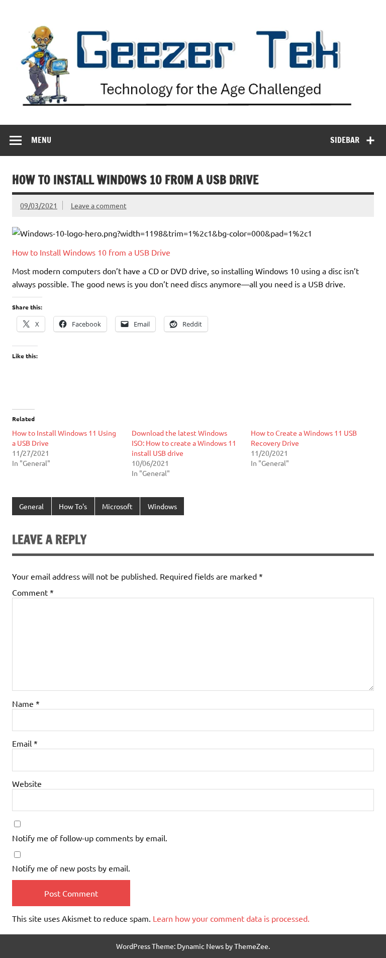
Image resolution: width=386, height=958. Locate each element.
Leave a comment (99, 205)
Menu (41, 139)
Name (26, 703)
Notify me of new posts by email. (71, 868)
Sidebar (344, 139)
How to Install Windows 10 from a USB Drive (91, 252)
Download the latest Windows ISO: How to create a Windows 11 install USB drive (184, 442)
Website (27, 783)
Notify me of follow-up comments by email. (89, 838)
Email (25, 743)
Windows (162, 506)
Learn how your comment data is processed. (231, 918)
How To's (73, 506)
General (31, 506)
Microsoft (117, 506)
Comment (33, 592)
